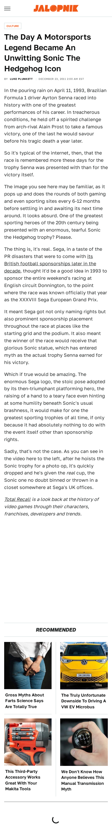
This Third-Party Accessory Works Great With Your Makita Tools (22, 780)
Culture (13, 25)
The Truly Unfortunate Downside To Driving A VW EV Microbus (83, 701)
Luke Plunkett (21, 78)
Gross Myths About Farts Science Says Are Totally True (24, 701)
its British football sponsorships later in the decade (50, 264)
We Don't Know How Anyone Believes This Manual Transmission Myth (82, 780)
